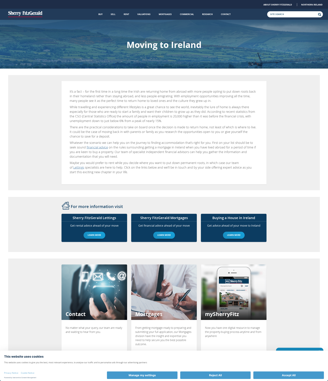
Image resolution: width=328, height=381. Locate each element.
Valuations (144, 14)
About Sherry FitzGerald (277, 4)
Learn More (94, 235)
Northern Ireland (312, 4)
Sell (113, 14)
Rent (126, 14)
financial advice (97, 147)
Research (207, 14)
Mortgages (165, 14)
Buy (100, 14)
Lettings (78, 167)
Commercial (187, 14)
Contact (226, 14)
